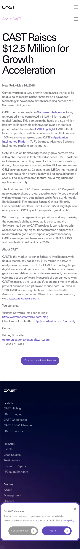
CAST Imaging (13, 414)
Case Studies (12, 455)
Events (8, 449)
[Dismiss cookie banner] (75, 509)
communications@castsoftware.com (26, 339)
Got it (53, 531)
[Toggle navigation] (74, 7)
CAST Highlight (45, 129)
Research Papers (15, 466)
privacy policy (67, 521)
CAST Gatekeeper (15, 420)
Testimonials (12, 460)
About (7, 490)
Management (12, 495)
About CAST (11, 19)
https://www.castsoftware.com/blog (25, 317)
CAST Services (13, 431)
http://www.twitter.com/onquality (54, 321)
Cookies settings (19, 531)
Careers (9, 501)
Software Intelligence (51, 112)
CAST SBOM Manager (18, 425)
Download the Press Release (40, 360)
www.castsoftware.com (24, 298)
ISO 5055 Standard (16, 472)
